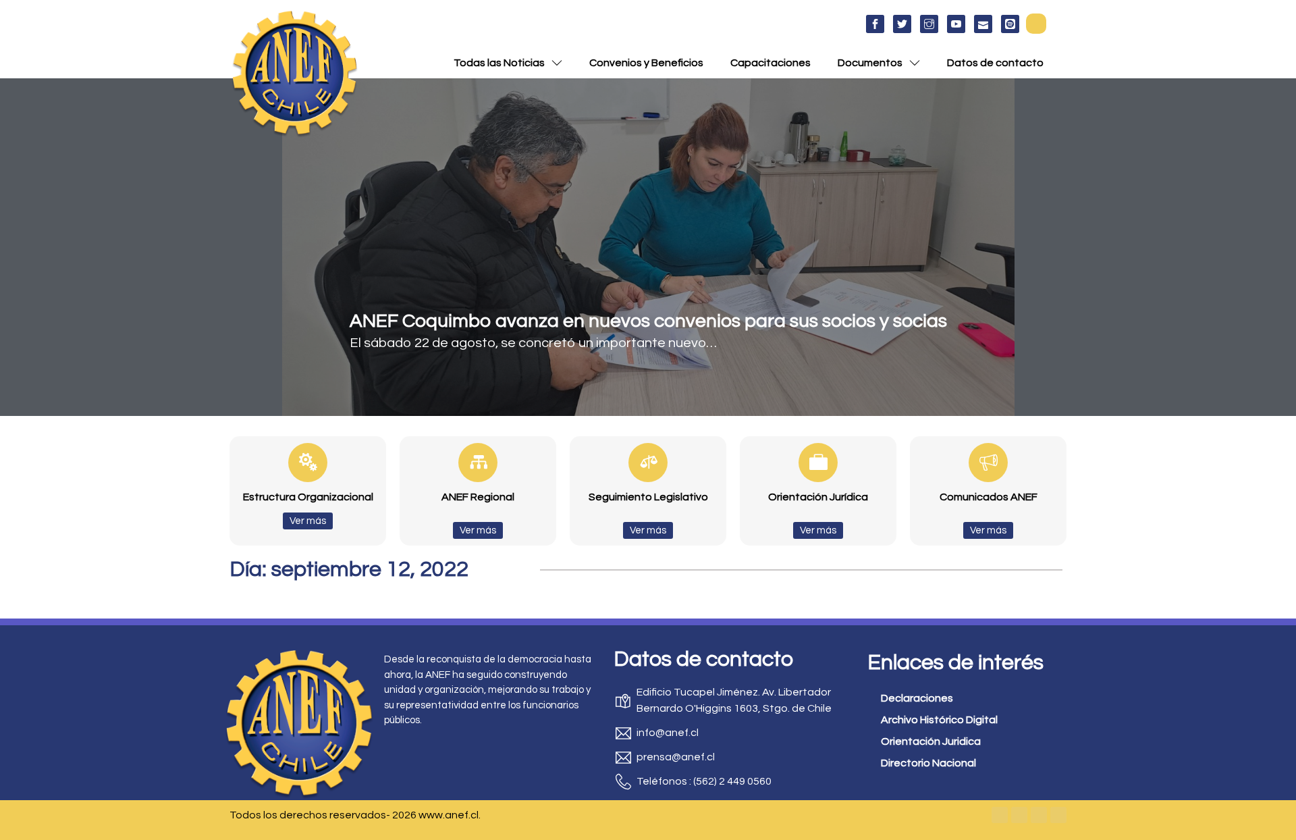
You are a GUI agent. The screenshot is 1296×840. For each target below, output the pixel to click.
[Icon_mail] (983, 24)
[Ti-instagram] (929, 24)
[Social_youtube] (956, 24)
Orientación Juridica (931, 741)
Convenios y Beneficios (646, 62)
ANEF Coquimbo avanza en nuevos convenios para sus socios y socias (648, 321)
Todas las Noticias (499, 62)
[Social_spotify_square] (1010, 24)
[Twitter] (1019, 815)
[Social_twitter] (902, 24)
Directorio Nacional (928, 763)
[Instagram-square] (1039, 815)
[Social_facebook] (875, 24)
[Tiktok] (1058, 815)
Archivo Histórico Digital (939, 719)
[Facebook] (1000, 815)
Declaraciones (917, 698)
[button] (1036, 24)
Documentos (870, 62)
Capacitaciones (770, 62)
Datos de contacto (995, 62)
